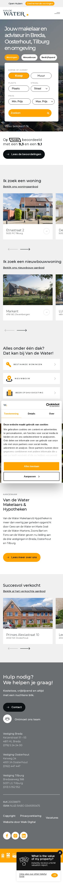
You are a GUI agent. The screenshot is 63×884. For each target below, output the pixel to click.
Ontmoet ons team (27, 719)
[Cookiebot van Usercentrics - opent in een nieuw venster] (46, 405)
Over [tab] (51, 413)
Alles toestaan (31, 466)
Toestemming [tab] (11, 413)
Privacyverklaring (30, 815)
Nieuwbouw (29, 57)
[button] (31, 364)
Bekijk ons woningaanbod (20, 186)
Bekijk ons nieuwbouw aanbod (23, 267)
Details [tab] (31, 413)
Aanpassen (30, 476)
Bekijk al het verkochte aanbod (24, 591)
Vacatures (52, 817)
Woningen (11, 57)
